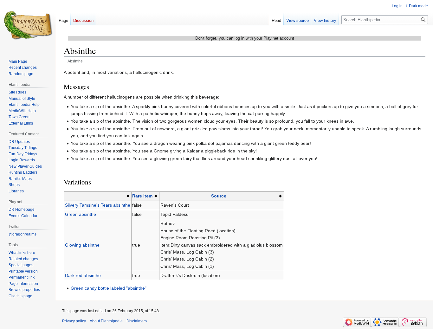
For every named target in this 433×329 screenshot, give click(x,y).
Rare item (142, 195)
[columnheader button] (98, 196)
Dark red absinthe (83, 275)
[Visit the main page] (28, 25)
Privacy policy (74, 321)
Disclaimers (136, 321)
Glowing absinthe (82, 245)
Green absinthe (80, 214)
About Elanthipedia (106, 321)
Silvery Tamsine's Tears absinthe (97, 205)
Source (218, 195)
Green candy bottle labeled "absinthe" (108, 288)
